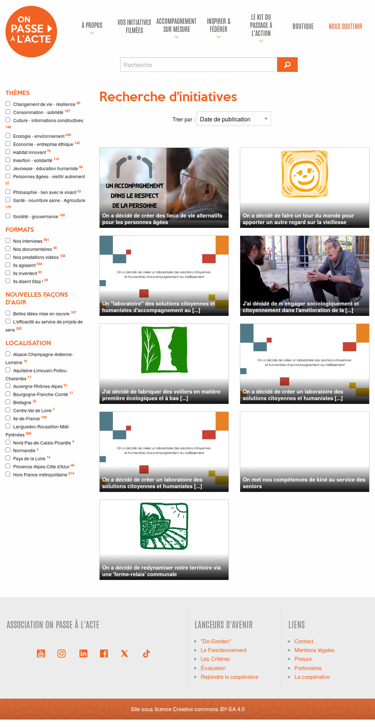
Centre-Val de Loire (34, 409)
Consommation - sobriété (41, 111)
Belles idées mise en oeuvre (44, 313)
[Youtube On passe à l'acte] (41, 653)
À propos (92, 25)
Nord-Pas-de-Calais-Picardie (43, 442)
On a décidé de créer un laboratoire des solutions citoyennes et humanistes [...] (293, 394)
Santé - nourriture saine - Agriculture (45, 203)
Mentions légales (314, 650)
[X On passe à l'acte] (126, 653)
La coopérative (312, 676)
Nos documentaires (35, 248)
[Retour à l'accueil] (31, 30)
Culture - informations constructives (44, 123)
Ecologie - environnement (42, 135)
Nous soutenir (345, 26)
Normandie (25, 450)
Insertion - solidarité (36, 159)
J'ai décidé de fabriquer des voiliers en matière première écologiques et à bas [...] (161, 394)
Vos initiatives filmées (134, 26)
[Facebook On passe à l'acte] (104, 653)
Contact (303, 641)
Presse (303, 658)
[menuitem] (92, 26)
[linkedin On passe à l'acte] (83, 653)
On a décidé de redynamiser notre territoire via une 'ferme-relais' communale (161, 570)
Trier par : (184, 119)
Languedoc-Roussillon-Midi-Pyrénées (37, 430)
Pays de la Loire (31, 457)
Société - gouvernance (39, 215)
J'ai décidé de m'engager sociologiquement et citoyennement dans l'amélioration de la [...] (301, 306)
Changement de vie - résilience (46, 103)
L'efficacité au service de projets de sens (44, 325)
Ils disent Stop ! (30, 280)
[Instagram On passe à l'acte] (63, 653)
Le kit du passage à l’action (261, 24)
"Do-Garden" (216, 641)
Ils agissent (27, 264)
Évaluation (213, 668)
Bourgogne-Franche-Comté (43, 393)
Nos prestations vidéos (39, 256)
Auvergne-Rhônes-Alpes (40, 386)
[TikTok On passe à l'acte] (146, 653)
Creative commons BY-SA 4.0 (209, 709)
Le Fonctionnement (223, 650)
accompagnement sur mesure (176, 25)
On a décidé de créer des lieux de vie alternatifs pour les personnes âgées (162, 218)
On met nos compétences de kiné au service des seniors (304, 482)
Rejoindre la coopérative (229, 676)
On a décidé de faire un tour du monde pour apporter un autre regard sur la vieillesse (298, 218)
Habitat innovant (32, 151)
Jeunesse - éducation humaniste (48, 167)
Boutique (303, 26)
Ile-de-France (30, 417)
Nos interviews (31, 240)
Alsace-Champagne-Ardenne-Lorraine (39, 358)
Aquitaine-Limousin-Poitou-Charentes (36, 374)
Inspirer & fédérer (218, 25)
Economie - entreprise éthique (46, 143)
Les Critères (215, 658)
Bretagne (24, 401)
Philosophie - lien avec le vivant (47, 192)
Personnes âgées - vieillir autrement (45, 179)
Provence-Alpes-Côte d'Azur (43, 465)
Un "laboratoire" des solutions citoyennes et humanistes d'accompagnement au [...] (158, 306)
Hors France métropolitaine (43, 474)
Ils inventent (27, 272)
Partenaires (308, 668)
